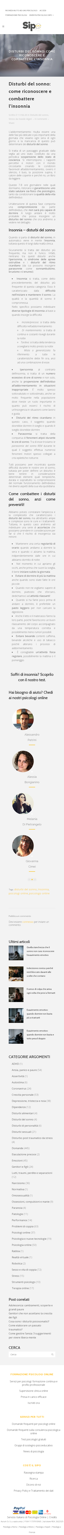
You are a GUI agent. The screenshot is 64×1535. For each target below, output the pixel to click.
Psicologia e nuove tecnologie (29, 1238)
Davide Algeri (25, 118)
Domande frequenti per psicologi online (33, 1424)
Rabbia (16, 1251)
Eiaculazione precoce (24, 1154)
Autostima (18, 1082)
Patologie (17, 1214)
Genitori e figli (20, 1166)
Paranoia (17, 1208)
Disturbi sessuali (21, 1132)
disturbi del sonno (25, 889)
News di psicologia (33, 1451)
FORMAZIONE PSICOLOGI (16, 15)
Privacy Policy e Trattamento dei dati (33, 1490)
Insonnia (43, 889)
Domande (17, 1148)
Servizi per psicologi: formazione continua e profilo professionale (33, 1383)
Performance (19, 1220)
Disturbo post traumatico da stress (32, 1138)
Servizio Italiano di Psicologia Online (26, 1517)
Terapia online (20, 1288)
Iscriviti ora (34, 1403)
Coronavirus (19, 1088)
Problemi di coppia (22, 1226)
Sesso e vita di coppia (24, 1269)
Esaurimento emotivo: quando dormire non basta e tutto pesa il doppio (40, 1034)
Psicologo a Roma (10, 1527)
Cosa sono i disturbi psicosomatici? (29, 1321)
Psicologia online (22, 1245)
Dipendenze (19, 1107)
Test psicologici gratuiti (33, 1439)
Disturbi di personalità (25, 1125)
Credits (53, 1517)
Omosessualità (20, 1195)
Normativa (18, 1189)
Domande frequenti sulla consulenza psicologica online (33, 1431)
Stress (12, 118)
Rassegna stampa (33, 1472)
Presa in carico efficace (33, 1397)
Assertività (18, 1076)
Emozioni (17, 1160)
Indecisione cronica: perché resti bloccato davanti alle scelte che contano (40, 972)
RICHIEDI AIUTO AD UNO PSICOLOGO (21, 10)
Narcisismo (18, 1183)
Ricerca (34, 1478)
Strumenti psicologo (23, 1282)
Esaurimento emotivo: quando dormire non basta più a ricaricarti (39, 1013)
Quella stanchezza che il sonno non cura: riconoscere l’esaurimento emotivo (40, 951)
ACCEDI (43, 10)
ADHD (15, 1064)
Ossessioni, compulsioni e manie (31, 1201)
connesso (27, 922)
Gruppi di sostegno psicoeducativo (33, 1445)
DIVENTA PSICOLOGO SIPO (40, 15)
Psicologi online (21, 1232)
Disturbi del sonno (39, 114)
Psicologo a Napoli (43, 1527)
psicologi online (18, 893)
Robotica (17, 1263)
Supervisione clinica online (33, 1391)
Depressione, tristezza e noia (29, 1101)
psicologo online (39, 893)
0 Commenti (41, 118)
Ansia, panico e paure (24, 1070)
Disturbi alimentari (23, 1113)
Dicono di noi (33, 1484)
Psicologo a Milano (26, 1527)
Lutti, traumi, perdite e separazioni (32, 1173)
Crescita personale (23, 1094)
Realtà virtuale (20, 1257)
